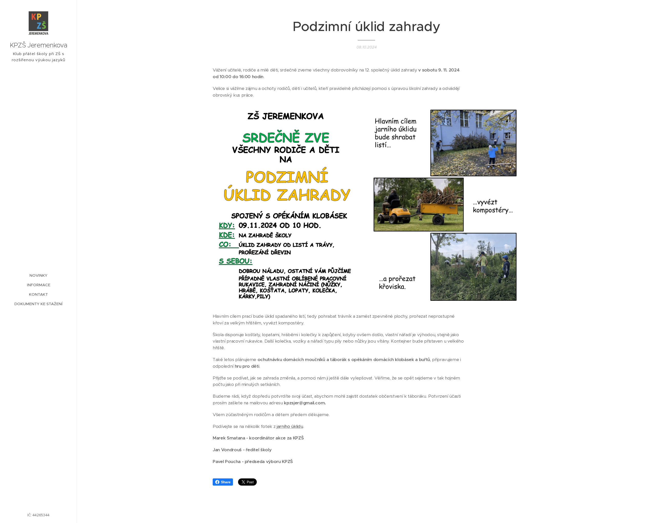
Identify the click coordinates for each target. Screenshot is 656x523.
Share (225, 482)
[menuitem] (38, 275)
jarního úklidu (290, 426)
